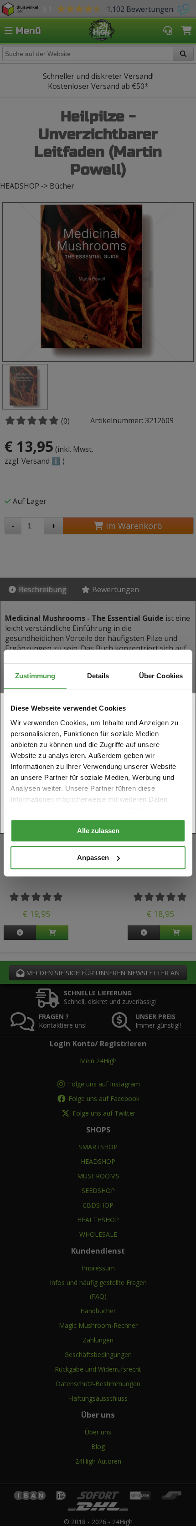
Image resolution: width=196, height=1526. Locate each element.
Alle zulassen (98, 831)
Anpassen (93, 857)
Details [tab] (98, 676)
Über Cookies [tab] (161, 676)
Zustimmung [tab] (35, 676)
